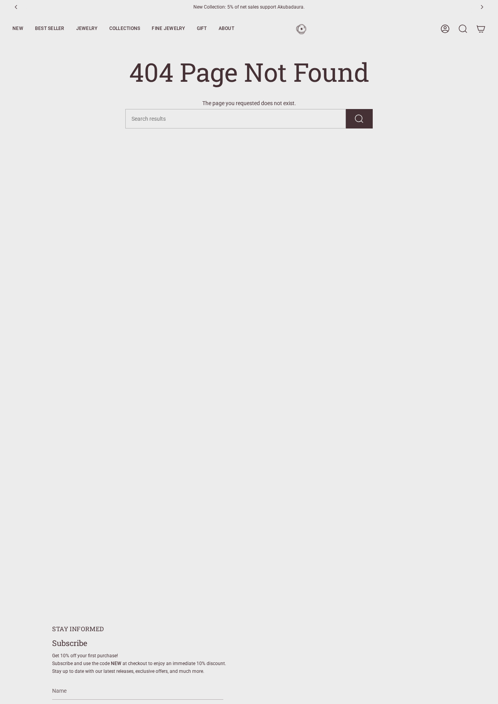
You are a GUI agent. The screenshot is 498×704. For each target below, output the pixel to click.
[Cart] (481, 28)
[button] (18, 29)
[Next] (482, 7)
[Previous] (15, 7)
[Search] (359, 118)
